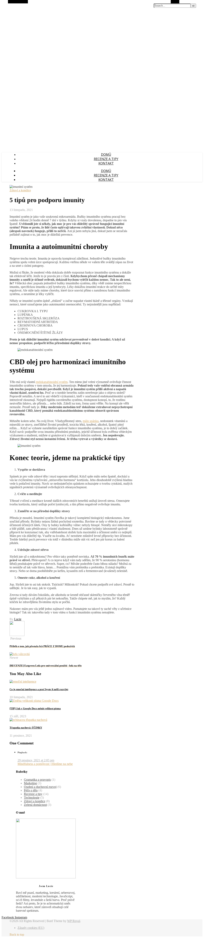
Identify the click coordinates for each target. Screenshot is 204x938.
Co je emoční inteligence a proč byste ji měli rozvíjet (39, 689)
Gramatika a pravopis (37, 779)
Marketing (30, 783)
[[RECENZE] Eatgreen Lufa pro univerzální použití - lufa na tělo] (20, 654)
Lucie (17, 619)
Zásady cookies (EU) (31, 927)
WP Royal (73, 921)
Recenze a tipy (106, 159)
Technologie (31, 797)
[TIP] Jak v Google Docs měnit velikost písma (35, 708)
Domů (106, 154)
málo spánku (91, 421)
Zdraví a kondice (20, 190)
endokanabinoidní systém (52, 382)
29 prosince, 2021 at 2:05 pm (36, 760)
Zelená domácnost (35, 804)
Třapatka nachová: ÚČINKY (26, 727)
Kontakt (106, 163)
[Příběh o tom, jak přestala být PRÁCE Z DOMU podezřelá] (17, 635)
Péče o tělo (31, 790)
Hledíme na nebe (13, 3)
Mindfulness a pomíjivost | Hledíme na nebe (45, 764)
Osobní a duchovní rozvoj (40, 786)
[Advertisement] (102, 121)
